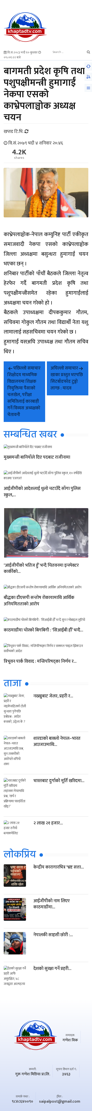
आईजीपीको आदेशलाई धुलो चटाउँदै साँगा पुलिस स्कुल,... (42, 492)
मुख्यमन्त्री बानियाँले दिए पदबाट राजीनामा (37, 457)
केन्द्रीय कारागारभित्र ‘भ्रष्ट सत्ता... (58, 867)
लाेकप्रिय (20, 855)
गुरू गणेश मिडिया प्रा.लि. (32, 1074)
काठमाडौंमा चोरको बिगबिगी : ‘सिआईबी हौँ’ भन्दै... (43, 630)
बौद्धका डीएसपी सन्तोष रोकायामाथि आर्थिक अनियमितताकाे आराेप (39, 601)
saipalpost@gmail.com (59, 1102)
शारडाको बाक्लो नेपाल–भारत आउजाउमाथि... (56, 741)
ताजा (12, 684)
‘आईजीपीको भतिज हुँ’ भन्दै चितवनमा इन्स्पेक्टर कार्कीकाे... (41, 569)
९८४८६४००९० (22, 1102)
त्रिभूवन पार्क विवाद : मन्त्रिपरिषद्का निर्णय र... (40, 662)
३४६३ (66, 1074)
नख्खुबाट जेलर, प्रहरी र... (53, 696)
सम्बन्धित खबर (30, 435)
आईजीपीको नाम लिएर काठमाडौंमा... (51, 904)
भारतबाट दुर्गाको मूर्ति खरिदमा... (58, 781)
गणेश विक (70, 1040)
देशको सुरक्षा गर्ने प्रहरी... (52, 968)
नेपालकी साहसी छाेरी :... (53, 935)
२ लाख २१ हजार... (48, 823)
